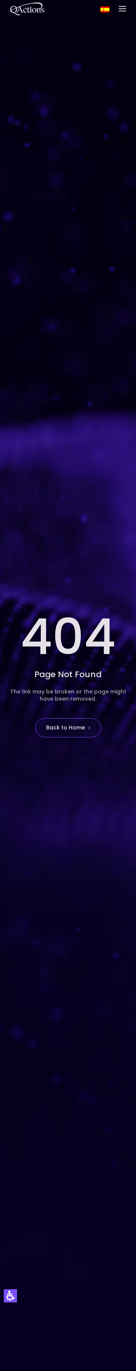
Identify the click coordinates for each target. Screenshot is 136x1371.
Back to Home (65, 727)
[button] (10, 1295)
